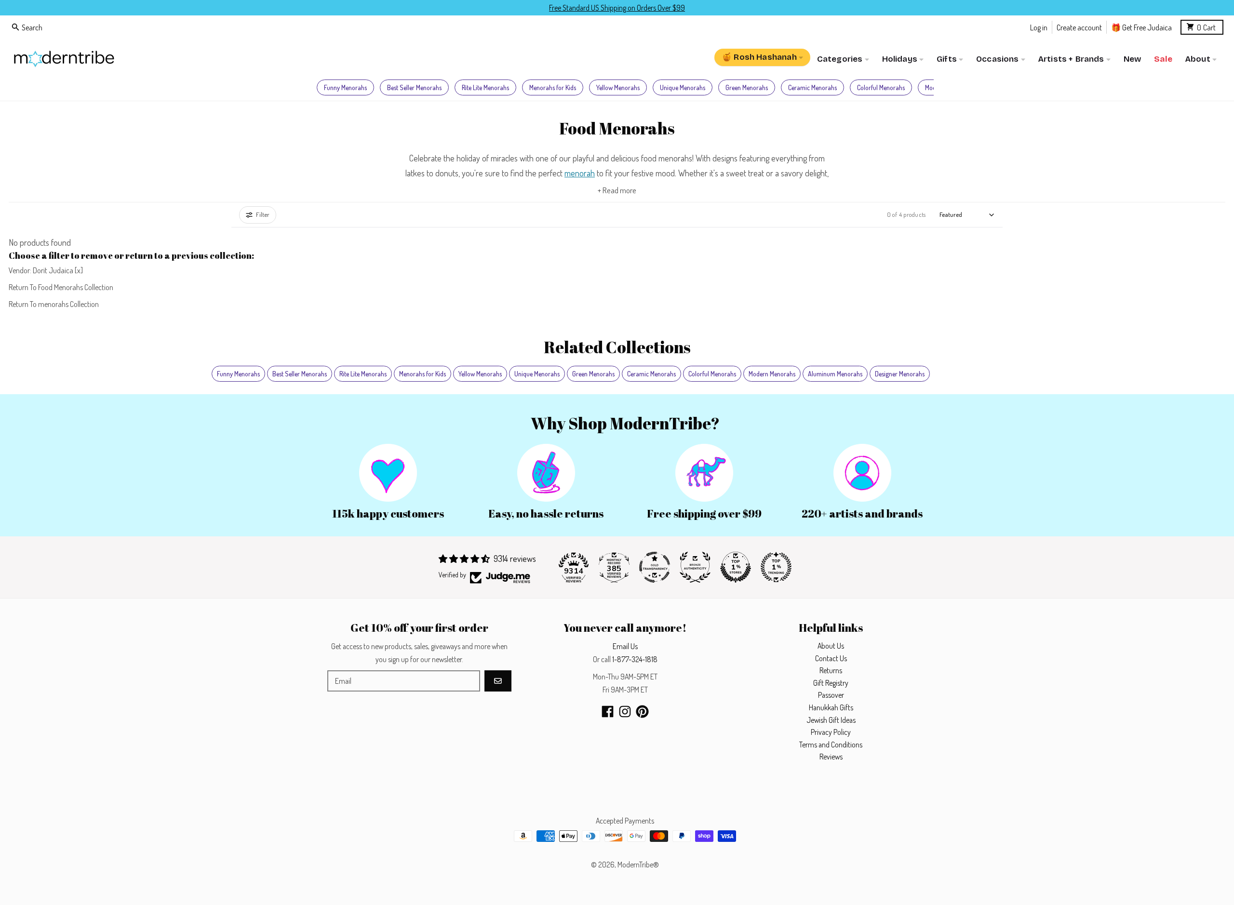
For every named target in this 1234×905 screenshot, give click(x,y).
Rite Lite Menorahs (485, 87)
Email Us (625, 646)
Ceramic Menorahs (812, 87)
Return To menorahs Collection (54, 304)
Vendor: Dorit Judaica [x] (46, 270)
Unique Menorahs (682, 87)
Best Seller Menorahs (414, 87)
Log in (1038, 27)
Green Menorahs (746, 87)
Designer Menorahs (900, 374)
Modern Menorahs (772, 374)
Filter (262, 214)
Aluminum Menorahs (835, 374)
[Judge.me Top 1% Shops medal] (735, 567)
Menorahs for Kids (552, 87)
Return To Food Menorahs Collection (61, 287)
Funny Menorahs (345, 87)
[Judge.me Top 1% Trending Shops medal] (776, 567)
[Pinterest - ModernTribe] (642, 711)
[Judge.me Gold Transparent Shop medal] (654, 567)
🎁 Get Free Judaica (1141, 27)
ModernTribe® (638, 864)
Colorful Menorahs (881, 87)
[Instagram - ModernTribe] (624, 711)
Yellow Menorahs (618, 87)
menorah (579, 173)
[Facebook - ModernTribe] (607, 711)
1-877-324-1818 (634, 659)
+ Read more (617, 190)
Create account (1079, 27)
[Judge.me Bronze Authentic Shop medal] (695, 567)
